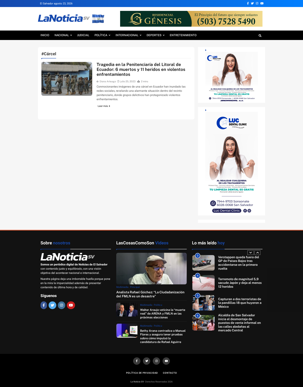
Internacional (127, 35)
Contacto (170, 373)
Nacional (62, 35)
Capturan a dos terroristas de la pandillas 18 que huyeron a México (239, 302)
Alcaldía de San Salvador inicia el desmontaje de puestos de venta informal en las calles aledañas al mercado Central (239, 322)
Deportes (154, 35)
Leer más (103, 106)
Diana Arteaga (108, 81)
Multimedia (122, 287)
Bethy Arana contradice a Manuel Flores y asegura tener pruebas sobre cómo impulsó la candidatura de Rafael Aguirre (163, 336)
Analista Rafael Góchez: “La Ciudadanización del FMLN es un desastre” (150, 294)
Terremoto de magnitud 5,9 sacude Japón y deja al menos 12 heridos (240, 282)
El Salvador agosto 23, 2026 (56, 3)
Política (101, 35)
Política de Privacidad (142, 373)
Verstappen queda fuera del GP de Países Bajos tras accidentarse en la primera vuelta (238, 262)
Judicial (83, 35)
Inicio (45, 35)
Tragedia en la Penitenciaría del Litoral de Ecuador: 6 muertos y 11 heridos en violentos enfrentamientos (141, 69)
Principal (135, 287)
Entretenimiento (183, 35)
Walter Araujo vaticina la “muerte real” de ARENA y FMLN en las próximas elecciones (162, 313)
